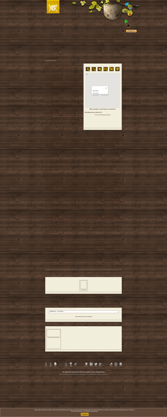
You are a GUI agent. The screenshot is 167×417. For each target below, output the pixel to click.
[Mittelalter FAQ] (116, 43)
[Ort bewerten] (99, 69)
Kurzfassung (54, 272)
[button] (100, 97)
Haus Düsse (62, 271)
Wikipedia (78, 271)
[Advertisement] (134, 69)
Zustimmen (85, 414)
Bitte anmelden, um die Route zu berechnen (103, 109)
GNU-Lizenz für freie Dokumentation (101, 271)
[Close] (106, 88)
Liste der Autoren (71, 272)
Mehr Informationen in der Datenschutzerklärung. (84, 411)
